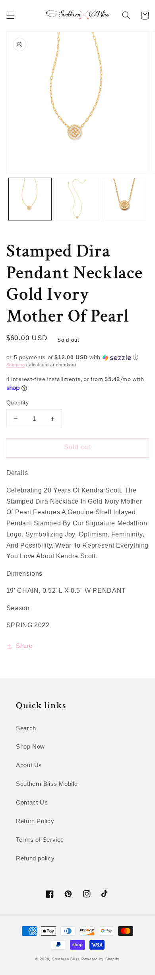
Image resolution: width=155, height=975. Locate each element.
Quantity (17, 403)
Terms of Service (40, 840)
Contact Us (32, 802)
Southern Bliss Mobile (47, 784)
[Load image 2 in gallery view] (77, 199)
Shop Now (30, 746)
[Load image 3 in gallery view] (124, 199)
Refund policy (35, 858)
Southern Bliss (66, 959)
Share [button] (24, 646)
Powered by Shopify (100, 959)
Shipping (15, 364)
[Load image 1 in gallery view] (30, 199)
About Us (29, 765)
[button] (10, 15)
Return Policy (35, 821)
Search (26, 728)
